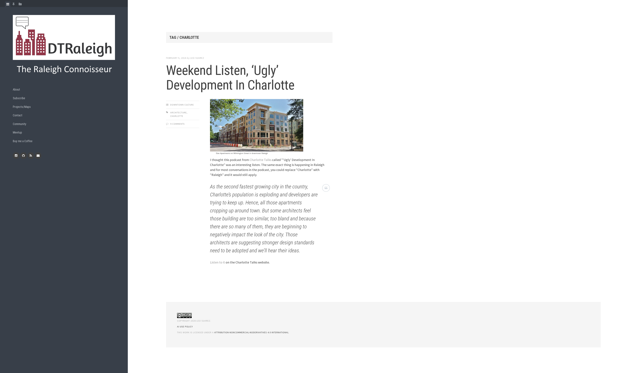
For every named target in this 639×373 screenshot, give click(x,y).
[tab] (7, 4)
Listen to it (217, 262)
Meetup (17, 132)
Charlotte (176, 116)
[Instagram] (16, 155)
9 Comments (177, 123)
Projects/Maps (22, 107)
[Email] (38, 155)
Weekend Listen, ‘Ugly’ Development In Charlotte (230, 78)
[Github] (23, 155)
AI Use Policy (185, 326)
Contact (17, 115)
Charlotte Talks (260, 160)
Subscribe (19, 98)
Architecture (178, 112)
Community (19, 124)
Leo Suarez (197, 57)
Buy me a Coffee (22, 141)
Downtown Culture (182, 104)
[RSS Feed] (30, 155)
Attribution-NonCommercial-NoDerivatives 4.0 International (251, 332)
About (16, 89)
